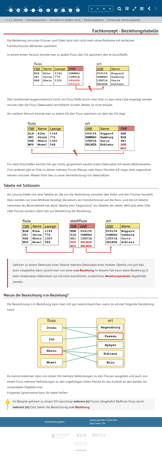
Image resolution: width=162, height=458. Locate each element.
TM (103, 423)
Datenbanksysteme (36, 19)
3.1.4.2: (9, 19)
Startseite (18, 19)
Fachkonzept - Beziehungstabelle (124, 19)
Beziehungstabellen (94, 19)
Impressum (81, 450)
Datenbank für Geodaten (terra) (65, 19)
